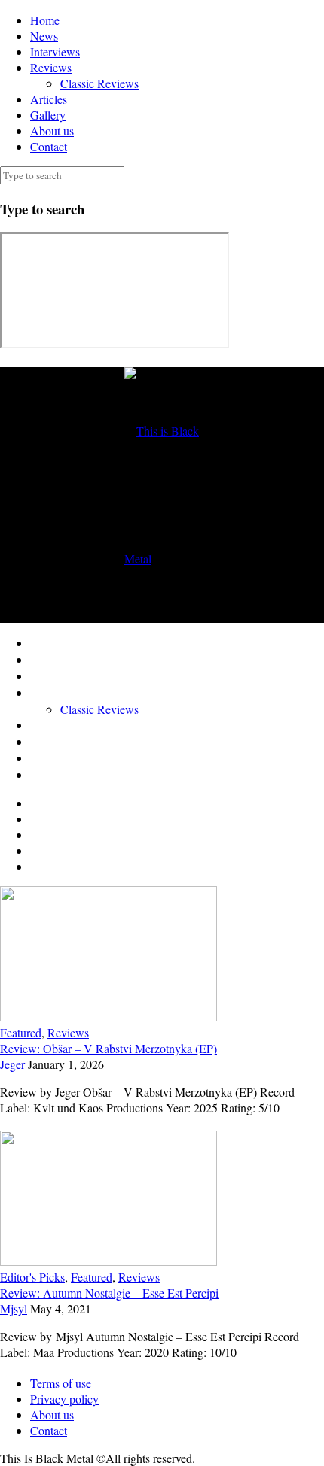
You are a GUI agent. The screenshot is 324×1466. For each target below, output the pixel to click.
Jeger (12, 1064)
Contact (48, 146)
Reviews (51, 67)
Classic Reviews (99, 83)
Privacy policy (64, 1399)
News (44, 36)
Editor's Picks (32, 1277)
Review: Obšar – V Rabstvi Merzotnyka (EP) (108, 1048)
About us (52, 130)
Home (45, 20)
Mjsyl (13, 1308)
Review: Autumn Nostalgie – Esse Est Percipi (109, 1293)
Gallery (48, 115)
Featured (20, 1032)
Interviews (55, 51)
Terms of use (60, 1383)
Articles (48, 99)
